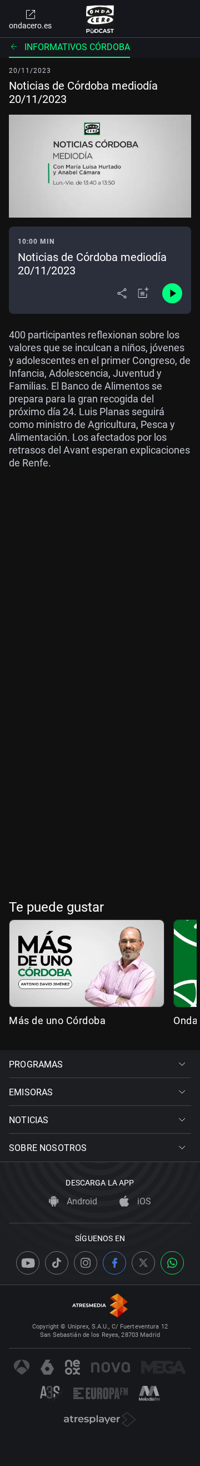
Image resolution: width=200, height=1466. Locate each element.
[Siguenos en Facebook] (114, 1263)
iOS (143, 1201)
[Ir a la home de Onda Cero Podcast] (100, 18)
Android (80, 1201)
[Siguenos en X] (143, 1263)
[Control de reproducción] (172, 293)
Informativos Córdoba (77, 47)
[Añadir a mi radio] (143, 293)
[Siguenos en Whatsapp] (172, 1263)
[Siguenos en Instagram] (85, 1263)
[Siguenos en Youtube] (27, 1263)
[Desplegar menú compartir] (122, 293)
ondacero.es (30, 25)
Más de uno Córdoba (57, 1020)
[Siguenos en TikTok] (56, 1263)
